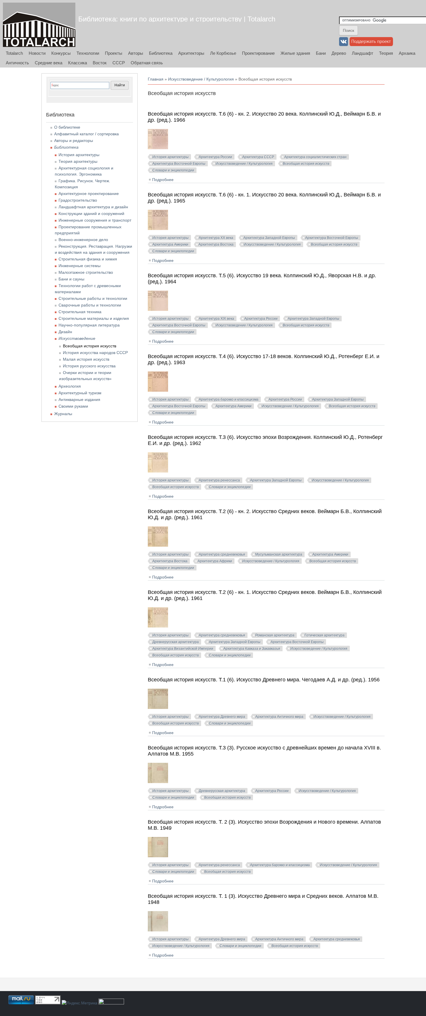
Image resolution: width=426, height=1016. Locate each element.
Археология (70, 386)
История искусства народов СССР (95, 352)
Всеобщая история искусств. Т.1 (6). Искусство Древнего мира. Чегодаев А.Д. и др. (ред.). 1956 (264, 680)
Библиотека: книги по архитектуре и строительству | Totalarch (176, 19)
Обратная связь (147, 62)
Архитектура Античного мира (279, 717)
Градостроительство (78, 200)
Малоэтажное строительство (86, 272)
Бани (321, 53)
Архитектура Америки (170, 244)
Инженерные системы (80, 265)
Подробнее (163, 179)
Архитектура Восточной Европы (178, 164)
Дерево (339, 53)
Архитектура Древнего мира (222, 717)
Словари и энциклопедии (173, 170)
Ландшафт (362, 53)
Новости (37, 53)
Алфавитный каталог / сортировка (86, 134)
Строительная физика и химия (88, 259)
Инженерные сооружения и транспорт (95, 220)
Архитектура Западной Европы (269, 238)
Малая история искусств (86, 359)
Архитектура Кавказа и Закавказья (251, 649)
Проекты (113, 53)
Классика (77, 62)
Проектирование (258, 53)
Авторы (135, 53)
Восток (100, 62)
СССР (118, 62)
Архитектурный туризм (80, 393)
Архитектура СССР (258, 157)
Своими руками (73, 406)
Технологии (88, 53)
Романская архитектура (274, 635)
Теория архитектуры (78, 161)
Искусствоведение (77, 338)
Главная (155, 79)
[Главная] (39, 25)
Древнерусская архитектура (175, 642)
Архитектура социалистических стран (315, 157)
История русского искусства (89, 366)
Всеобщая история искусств (306, 164)
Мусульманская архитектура (278, 554)
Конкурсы (61, 53)
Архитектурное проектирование (89, 193)
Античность (17, 62)
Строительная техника (80, 311)
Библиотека (160, 53)
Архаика (407, 53)
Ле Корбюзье (223, 53)
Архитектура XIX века (216, 319)
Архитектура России (215, 157)
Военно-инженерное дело (83, 239)
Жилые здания (295, 53)
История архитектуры (170, 157)
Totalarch (14, 53)
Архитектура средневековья (222, 554)
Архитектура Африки (215, 561)
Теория (386, 53)
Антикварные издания (79, 399)
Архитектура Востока (216, 244)
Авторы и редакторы (73, 140)
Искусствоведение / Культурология (201, 79)
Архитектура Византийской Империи (182, 649)
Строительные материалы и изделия (94, 318)
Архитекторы (191, 53)
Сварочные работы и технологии (90, 305)
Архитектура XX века (216, 238)
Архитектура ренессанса (219, 480)
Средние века (48, 62)
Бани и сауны (71, 279)
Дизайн (65, 331)
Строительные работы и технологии (93, 298)
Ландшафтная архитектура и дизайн (93, 207)
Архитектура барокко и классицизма (228, 399)
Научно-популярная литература (89, 325)
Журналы (63, 413)
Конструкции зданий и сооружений (91, 213)
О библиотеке (67, 127)
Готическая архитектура (325, 635)
